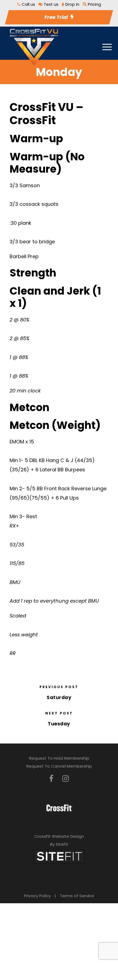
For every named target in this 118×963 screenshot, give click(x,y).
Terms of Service (77, 896)
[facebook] (51, 778)
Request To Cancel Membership (59, 766)
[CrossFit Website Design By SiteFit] (59, 856)
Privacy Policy (37, 896)
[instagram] (65, 778)
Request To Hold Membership (59, 758)
